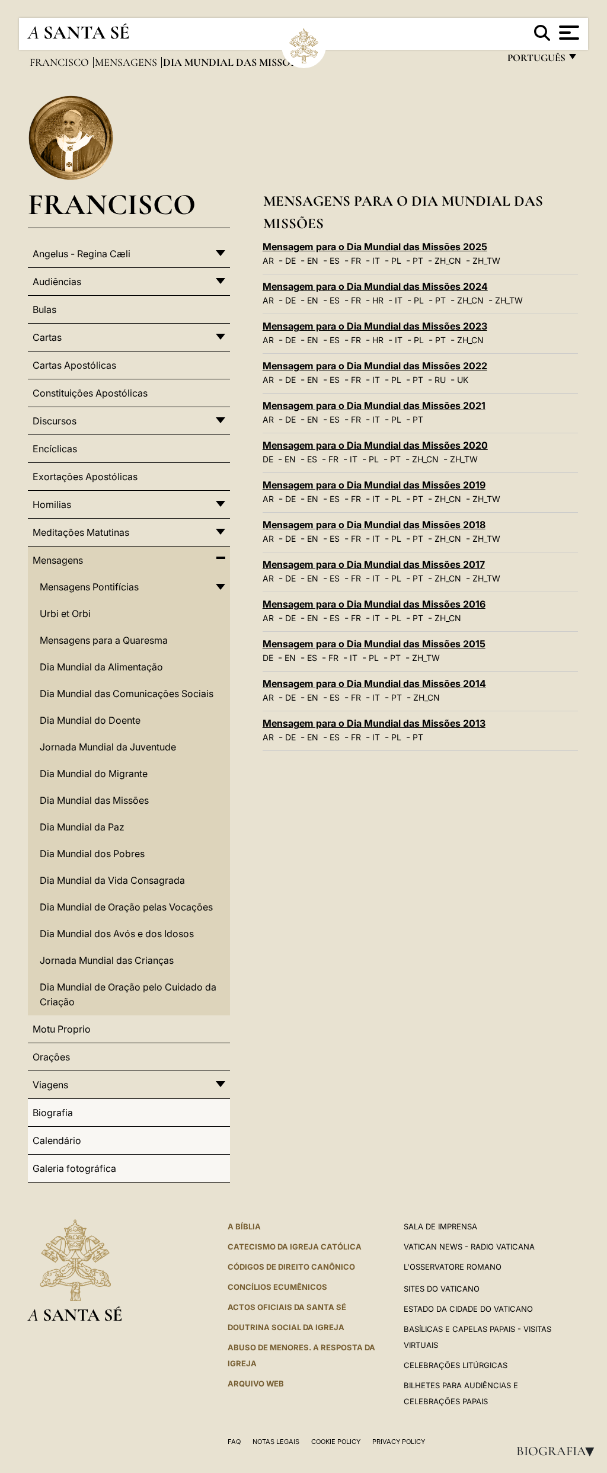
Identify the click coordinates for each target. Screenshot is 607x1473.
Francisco (60, 62)
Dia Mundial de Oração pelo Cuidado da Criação (128, 994)
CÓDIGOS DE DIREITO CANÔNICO (291, 1266)
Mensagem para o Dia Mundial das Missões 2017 (374, 564)
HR (378, 300)
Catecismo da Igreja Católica (295, 1246)
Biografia (559, 1451)
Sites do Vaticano (442, 1288)
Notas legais (276, 1441)
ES (335, 260)
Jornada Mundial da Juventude (108, 747)
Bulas (44, 309)
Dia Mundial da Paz (82, 827)
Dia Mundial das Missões (94, 800)
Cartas (47, 337)
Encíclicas (55, 449)
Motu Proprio (62, 1029)
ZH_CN (448, 260)
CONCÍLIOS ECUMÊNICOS (277, 1287)
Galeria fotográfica (74, 1168)
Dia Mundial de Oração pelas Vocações (126, 907)
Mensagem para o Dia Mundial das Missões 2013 (374, 723)
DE (290, 260)
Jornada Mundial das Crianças (107, 960)
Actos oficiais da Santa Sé (287, 1307)
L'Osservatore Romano (452, 1266)
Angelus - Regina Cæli (81, 254)
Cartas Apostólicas (74, 365)
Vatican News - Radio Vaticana (469, 1246)
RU (440, 380)
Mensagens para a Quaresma (104, 640)
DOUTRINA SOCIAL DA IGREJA (286, 1327)
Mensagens (127, 62)
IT (376, 260)
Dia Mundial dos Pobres (92, 853)
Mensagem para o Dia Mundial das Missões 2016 (374, 604)
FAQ (234, 1441)
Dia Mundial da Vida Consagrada (112, 880)
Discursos (54, 421)
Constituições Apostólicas (90, 393)
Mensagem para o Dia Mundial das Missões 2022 (375, 366)
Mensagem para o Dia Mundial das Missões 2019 (374, 485)
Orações (51, 1057)
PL (396, 260)
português (536, 61)
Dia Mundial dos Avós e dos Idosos (117, 934)
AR (268, 260)
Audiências (57, 281)
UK (462, 380)
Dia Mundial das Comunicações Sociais (126, 693)
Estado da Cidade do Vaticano (468, 1309)
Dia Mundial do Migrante (94, 773)
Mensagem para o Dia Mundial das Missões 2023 (375, 326)
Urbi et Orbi (65, 613)
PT (418, 260)
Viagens (50, 1085)
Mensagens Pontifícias (89, 587)
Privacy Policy (398, 1441)
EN (312, 260)
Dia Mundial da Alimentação (101, 667)
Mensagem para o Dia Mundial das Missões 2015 (374, 644)
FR (356, 260)
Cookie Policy (335, 1441)
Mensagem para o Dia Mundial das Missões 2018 (374, 525)
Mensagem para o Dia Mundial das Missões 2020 (375, 445)
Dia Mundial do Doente (90, 720)
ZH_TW (486, 260)
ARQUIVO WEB (256, 1383)
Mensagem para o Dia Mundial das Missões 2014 (374, 683)
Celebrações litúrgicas (455, 1365)
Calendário (57, 1140)
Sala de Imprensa (440, 1226)
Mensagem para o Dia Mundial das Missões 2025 (375, 247)
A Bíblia (244, 1226)
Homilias (52, 504)
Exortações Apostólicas (85, 477)
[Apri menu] (567, 33)
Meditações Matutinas (81, 532)
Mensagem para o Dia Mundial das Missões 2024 (375, 286)
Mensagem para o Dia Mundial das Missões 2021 (374, 405)
